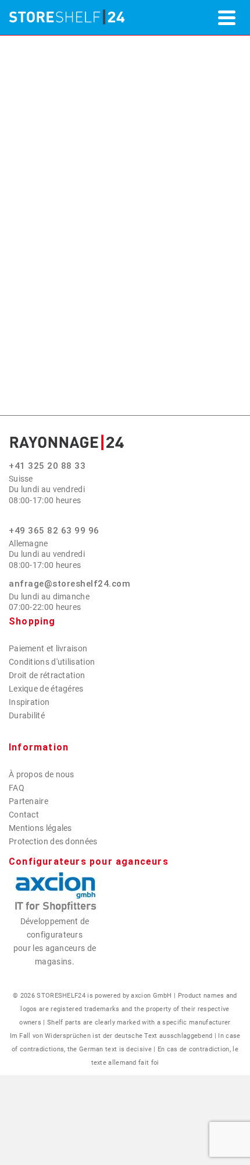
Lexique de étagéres (46, 688)
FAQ (16, 787)
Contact (24, 814)
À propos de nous (41, 774)
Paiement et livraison (48, 648)
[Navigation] (226, 17)
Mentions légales (40, 828)
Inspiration (29, 702)
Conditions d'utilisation (52, 661)
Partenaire (28, 801)
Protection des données (53, 841)
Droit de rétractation (47, 675)
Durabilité (27, 715)
